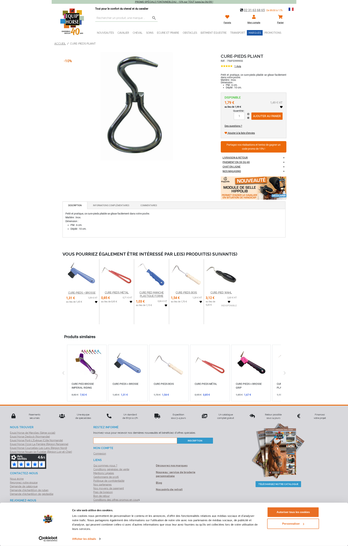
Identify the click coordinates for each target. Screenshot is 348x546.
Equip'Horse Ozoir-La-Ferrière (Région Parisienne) (39, 444)
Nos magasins (232, 171)
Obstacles (190, 32)
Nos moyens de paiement (108, 488)
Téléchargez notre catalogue (278, 484)
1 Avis (237, 66)
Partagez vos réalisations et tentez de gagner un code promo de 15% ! (254, 146)
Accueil (60, 43)
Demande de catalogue (24, 486)
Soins (149, 32)
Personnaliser (291, 523)
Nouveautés (105, 32)
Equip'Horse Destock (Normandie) (30, 436)
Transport (237, 32)
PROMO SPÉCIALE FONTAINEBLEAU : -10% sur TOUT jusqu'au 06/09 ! (174, 1)
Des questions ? (233, 125)
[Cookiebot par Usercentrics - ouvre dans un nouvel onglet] (48, 539)
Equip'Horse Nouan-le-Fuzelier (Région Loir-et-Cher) (41, 451)
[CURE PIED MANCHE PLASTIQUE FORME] (151, 274)
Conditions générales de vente (111, 469)
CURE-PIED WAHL (221, 292)
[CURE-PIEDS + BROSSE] (81, 274)
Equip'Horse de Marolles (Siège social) (32, 432)
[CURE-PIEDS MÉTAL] (116, 274)
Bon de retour (101, 496)
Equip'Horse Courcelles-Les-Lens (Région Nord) (38, 448)
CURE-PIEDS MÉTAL (117, 292)
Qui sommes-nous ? (105, 465)
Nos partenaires (102, 484)
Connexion (99, 453)
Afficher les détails (84, 538)
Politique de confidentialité (108, 480)
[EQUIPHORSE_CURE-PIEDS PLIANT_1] (137, 106)
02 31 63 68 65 (254, 10)
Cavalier (123, 32)
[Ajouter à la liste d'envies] (281, 107)
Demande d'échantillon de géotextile (31, 494)
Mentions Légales (103, 473)
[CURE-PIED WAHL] (221, 274)
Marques (255, 32)
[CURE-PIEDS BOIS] (186, 274)
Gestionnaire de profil (106, 477)
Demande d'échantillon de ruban (29, 490)
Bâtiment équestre (214, 32)
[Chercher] (154, 18)
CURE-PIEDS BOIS (186, 292)
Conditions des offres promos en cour (115, 499)
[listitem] (87, 373)
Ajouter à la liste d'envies (241, 133)
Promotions (272, 32)
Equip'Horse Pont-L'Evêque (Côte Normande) (36, 440)
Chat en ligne (232, 166)
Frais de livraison (103, 492)
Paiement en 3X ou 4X (236, 162)
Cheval (137, 32)
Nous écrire (17, 478)
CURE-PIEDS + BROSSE (82, 292)
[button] (63, 373)
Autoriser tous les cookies (293, 512)
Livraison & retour (235, 157)
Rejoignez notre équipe (24, 482)
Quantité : (239, 110)
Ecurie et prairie (168, 32)
